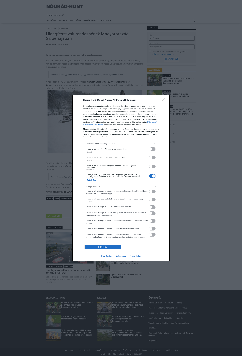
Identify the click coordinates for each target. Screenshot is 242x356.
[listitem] (121, 143)
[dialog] (121, 178)
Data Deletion (106, 256)
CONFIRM (103, 247)
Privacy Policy (135, 256)
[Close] (164, 100)
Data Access (121, 256)
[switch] (152, 149)
